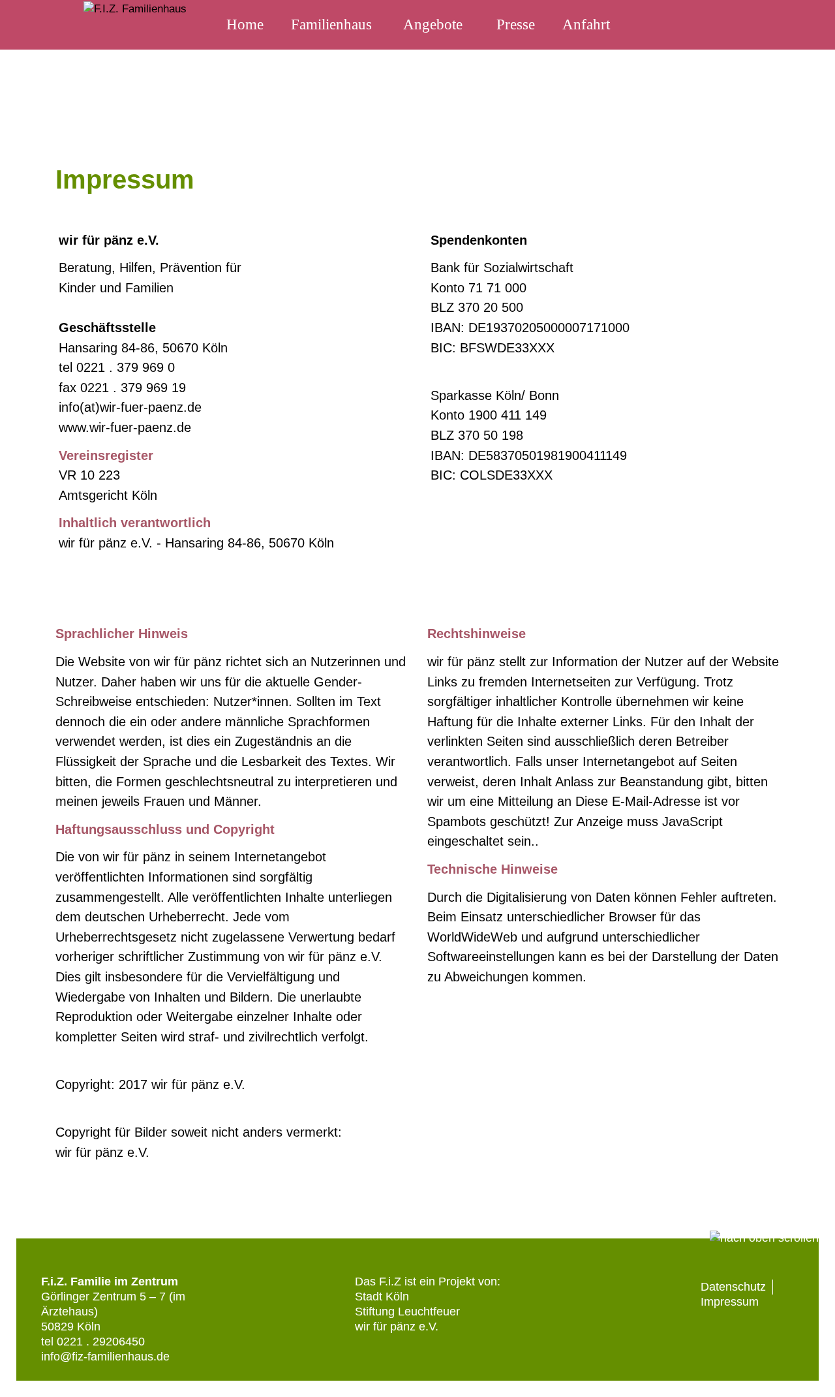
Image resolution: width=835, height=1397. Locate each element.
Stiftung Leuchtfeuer (407, 1311)
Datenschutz (733, 1286)
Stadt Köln (382, 1296)
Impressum (730, 1301)
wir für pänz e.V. (396, 1326)
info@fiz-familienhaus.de (105, 1356)
